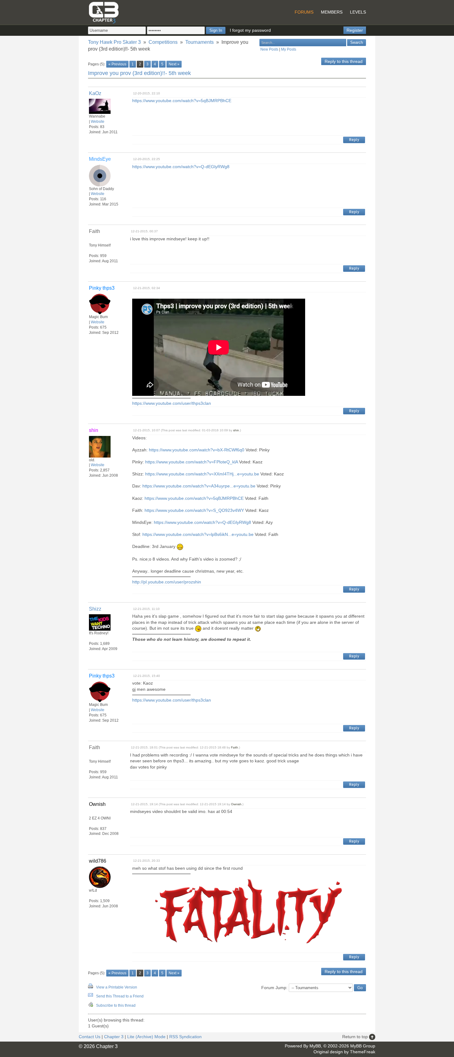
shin (236, 430)
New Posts (269, 49)
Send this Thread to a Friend (120, 996)
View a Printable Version (116, 987)
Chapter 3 (114, 1036)
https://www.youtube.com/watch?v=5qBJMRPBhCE (181, 100)
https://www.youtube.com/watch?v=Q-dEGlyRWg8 (180, 166)
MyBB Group (362, 1045)
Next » (174, 64)
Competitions (163, 42)
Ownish (236, 804)
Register (355, 30)
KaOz (95, 93)
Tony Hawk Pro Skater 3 (114, 42)
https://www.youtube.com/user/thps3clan (171, 403)
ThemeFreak (362, 1051)
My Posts (288, 49)
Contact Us (89, 1036)
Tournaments (199, 42)
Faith (234, 747)
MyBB (315, 1045)
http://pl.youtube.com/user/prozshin (166, 581)
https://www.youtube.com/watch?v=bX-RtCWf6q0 (196, 449)
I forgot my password (250, 30)
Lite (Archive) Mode (146, 1036)
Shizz (95, 608)
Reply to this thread (344, 61)
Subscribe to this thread (116, 1005)
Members (332, 12)
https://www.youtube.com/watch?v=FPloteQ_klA (191, 461)
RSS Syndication (185, 1036)
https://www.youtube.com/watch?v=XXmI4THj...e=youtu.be (202, 473)
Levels (358, 12)
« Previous (117, 64)
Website (97, 121)
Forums (304, 12)
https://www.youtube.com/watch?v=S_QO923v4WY (194, 510)
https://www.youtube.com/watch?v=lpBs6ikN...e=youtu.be (198, 534)
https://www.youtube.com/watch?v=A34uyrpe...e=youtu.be (198, 485)
